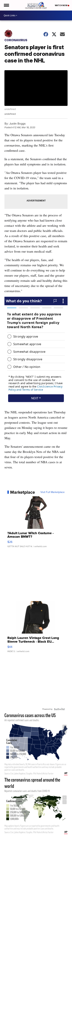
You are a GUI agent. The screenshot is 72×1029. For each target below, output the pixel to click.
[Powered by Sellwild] (59, 709)
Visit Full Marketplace (52, 492)
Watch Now (61, 5)
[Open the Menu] (6, 5)
